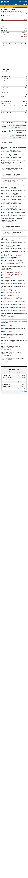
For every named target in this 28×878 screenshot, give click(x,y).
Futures (7, 4)
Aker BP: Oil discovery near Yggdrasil (11, 352)
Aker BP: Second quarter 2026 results (11, 155)
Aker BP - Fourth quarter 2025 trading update (13, 212)
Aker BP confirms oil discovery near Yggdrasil (13, 328)
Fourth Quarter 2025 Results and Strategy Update (12, 200)
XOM (3, 297)
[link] (26, 13)
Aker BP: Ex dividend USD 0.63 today (10, 226)
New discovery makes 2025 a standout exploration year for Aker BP (11, 219)
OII (2, 263)
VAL (3, 255)
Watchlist (12, 4)
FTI (2, 260)
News (16, 4)
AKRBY (3, 151)
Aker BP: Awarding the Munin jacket (11, 346)
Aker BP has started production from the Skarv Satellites (13, 148)
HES (14, 297)
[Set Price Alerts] (22, 13)
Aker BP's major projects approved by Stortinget (14, 340)
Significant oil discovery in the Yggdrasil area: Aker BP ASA (13, 238)
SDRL (15, 262)
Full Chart (23, 46)
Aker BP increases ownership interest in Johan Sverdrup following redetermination (13, 161)
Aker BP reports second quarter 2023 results (13, 302)
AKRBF (15, 151)
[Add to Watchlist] (24, 12)
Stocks (2, 4)
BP (12, 263)
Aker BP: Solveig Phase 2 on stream (10, 207)
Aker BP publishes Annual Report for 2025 (12, 180)
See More (4, 71)
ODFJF (3, 259)
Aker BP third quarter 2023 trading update (12, 280)
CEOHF (12, 260)
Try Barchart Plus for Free (20, 7)
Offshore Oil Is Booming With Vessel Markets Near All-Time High (13, 267)
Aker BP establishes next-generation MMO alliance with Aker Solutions (12, 186)
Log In (19, 1)
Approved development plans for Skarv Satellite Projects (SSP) (14, 321)
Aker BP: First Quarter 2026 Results (10, 174)
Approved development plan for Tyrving (12, 334)
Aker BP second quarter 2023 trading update (13, 307)
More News (4, 144)
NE (13, 259)
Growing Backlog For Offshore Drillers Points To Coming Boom (13, 252)
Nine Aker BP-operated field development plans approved (14, 314)
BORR (12, 257)
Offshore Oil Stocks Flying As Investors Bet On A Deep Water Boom (13, 287)
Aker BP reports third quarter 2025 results (12, 232)
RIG (3, 257)
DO (2, 274)
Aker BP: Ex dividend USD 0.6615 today (11, 168)
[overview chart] (14, 56)
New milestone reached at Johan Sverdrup (12, 358)
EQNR (13, 255)
